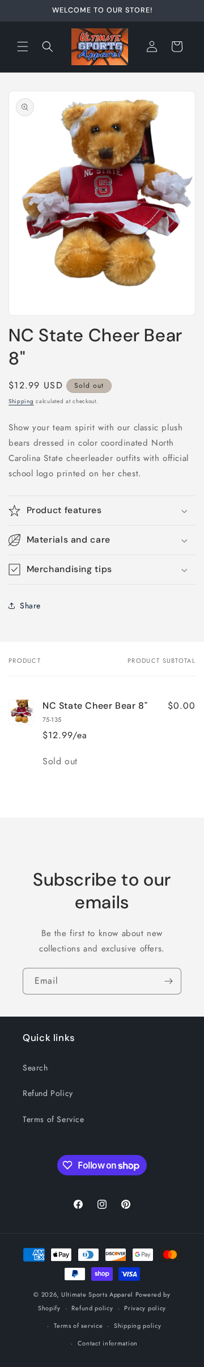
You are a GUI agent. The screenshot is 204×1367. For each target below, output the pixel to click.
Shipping (21, 401)
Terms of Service (53, 1119)
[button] (22, 46)
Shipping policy (138, 1325)
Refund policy (92, 1308)
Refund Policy (48, 1093)
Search (35, 1067)
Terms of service (78, 1325)
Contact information (108, 1343)
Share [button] (30, 605)
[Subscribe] (168, 981)
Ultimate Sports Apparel (97, 1294)
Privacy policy (145, 1308)
